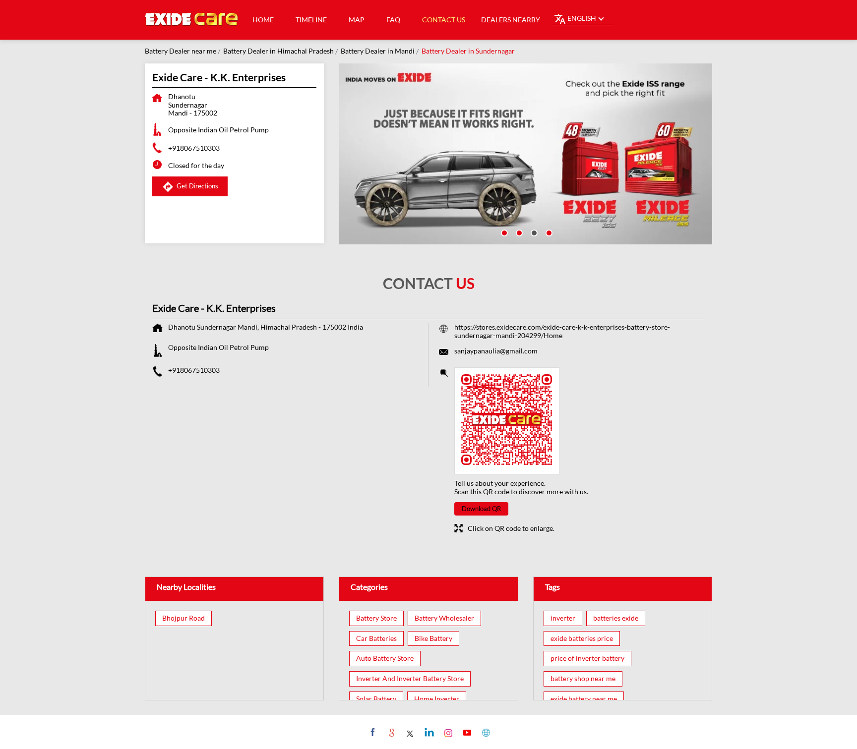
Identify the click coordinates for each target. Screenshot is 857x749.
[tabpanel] (526, 153)
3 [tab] (533, 232)
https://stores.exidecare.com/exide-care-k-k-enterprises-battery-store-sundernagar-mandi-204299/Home (562, 331)
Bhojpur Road (183, 618)
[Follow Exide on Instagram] (447, 732)
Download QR (481, 509)
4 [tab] (548, 232)
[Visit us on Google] (390, 732)
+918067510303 (194, 148)
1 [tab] (503, 232)
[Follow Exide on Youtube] (466, 732)
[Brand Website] (485, 732)
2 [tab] (518, 232)
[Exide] (192, 20)
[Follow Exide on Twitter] (409, 732)
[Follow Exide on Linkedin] (428, 732)
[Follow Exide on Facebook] (372, 732)
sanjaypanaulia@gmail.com (496, 350)
